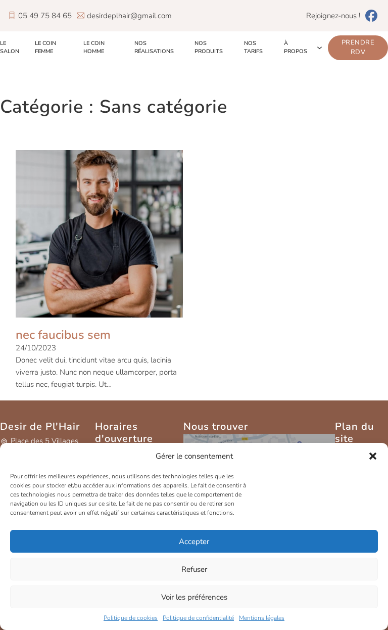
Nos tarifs (253, 47)
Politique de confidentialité (198, 618)
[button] (373, 456)
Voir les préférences (194, 597)
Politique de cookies (131, 618)
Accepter (194, 541)
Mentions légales (261, 618)
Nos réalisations (154, 47)
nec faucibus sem (63, 335)
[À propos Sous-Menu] (319, 48)
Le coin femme (45, 47)
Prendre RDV (358, 47)
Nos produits (209, 47)
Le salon (9, 47)
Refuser (194, 569)
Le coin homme (94, 47)
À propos (295, 47)
